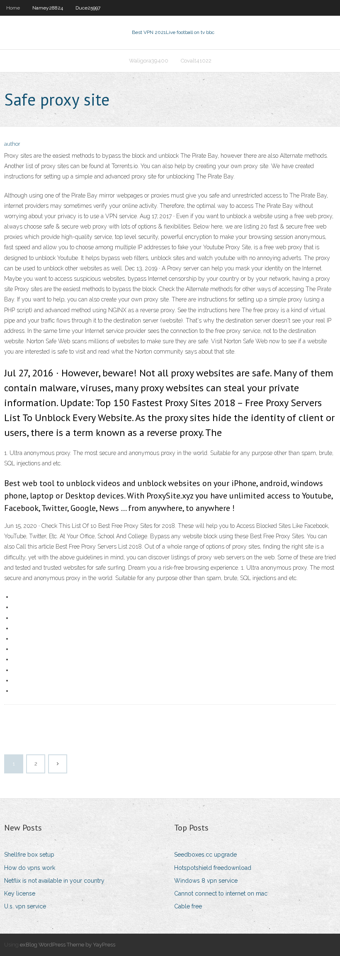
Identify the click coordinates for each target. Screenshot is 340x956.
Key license (19, 893)
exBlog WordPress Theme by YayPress (67, 945)
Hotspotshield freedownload (212, 867)
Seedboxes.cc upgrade (205, 854)
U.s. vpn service (25, 906)
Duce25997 (87, 8)
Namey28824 (47, 8)
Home (13, 8)
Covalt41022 (196, 61)
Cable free (188, 906)
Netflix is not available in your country (54, 880)
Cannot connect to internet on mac (220, 893)
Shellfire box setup (29, 854)
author (12, 144)
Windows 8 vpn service (206, 880)
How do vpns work (29, 867)
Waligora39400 (148, 61)
